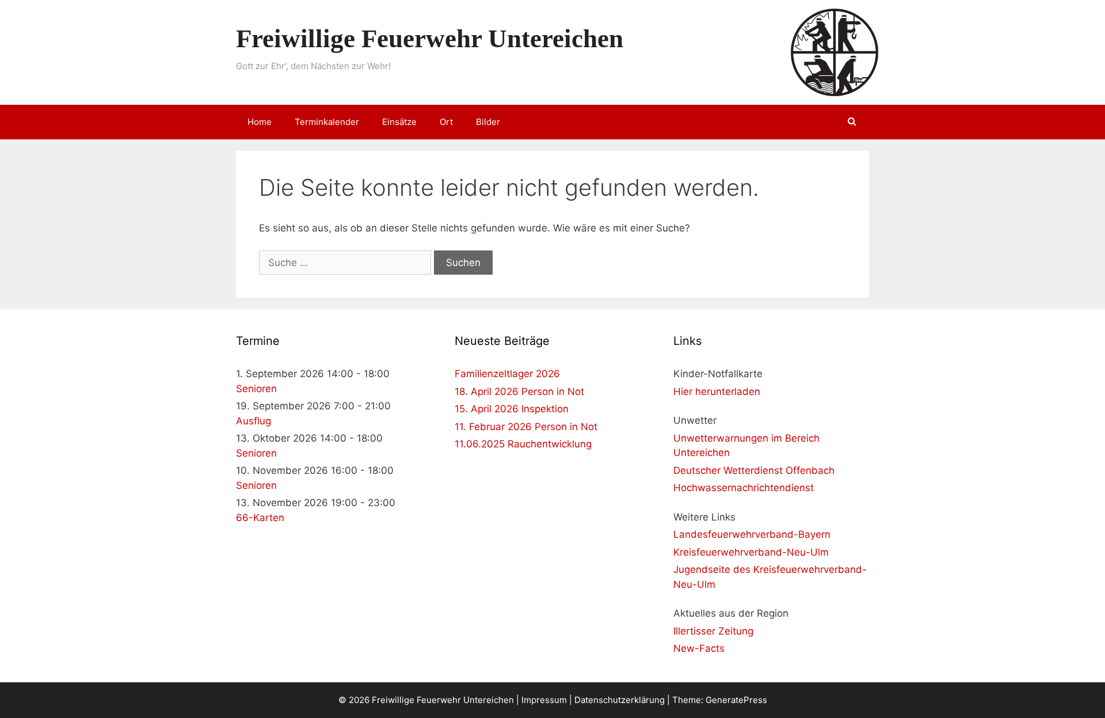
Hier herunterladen (716, 391)
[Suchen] (852, 122)
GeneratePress (736, 699)
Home (259, 121)
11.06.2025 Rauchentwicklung (523, 444)
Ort (446, 121)
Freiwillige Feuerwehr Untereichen (429, 38)
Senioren (256, 388)
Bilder (488, 121)
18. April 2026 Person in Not (519, 391)
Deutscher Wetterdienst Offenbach (754, 470)
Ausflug (253, 421)
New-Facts (699, 648)
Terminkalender (327, 121)
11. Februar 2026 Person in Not (526, 426)
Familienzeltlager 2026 (507, 373)
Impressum (544, 699)
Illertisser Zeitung (713, 631)
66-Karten (260, 517)
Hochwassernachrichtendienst (743, 487)
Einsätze (399, 121)
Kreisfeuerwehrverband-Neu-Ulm (751, 552)
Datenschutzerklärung (619, 699)
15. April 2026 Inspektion (512, 409)
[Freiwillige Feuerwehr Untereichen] (834, 52)
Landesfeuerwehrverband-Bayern (751, 534)
